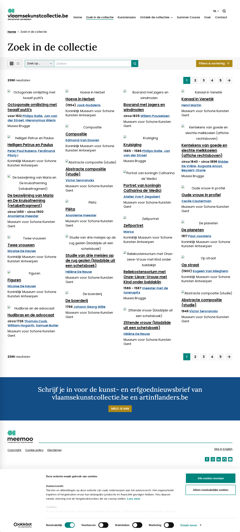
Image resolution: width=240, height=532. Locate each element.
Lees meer (134, 498)
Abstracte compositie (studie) (86, 171)
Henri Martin (191, 105)
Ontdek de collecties (155, 17)
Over (207, 17)
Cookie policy (34, 450)
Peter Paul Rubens (22, 151)
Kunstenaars (127, 17)
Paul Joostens (199, 236)
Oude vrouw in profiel (201, 194)
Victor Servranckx (80, 180)
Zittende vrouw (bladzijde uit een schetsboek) (147, 325)
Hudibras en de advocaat (31, 315)
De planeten (192, 229)
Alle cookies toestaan (211, 478)
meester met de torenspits (146, 290)
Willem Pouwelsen (155, 116)
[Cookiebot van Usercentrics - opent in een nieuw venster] (22, 525)
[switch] (103, 525)
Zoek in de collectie (99, 17)
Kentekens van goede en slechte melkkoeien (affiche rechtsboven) (204, 150)
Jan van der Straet (147, 153)
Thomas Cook (35, 321)
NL (214, 11)
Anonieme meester (23, 216)
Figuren (14, 280)
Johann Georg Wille (89, 307)
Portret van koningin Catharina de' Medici (142, 188)
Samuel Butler (47, 325)
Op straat (190, 264)
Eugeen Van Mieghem (210, 271)
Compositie (76, 134)
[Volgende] (228, 80)
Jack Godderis (88, 105)
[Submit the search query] (134, 63)
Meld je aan (120, 409)
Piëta (70, 209)
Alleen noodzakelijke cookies (210, 489)
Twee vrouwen (21, 245)
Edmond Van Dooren (82, 140)
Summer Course (188, 17)
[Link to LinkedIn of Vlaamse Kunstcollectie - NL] (218, 459)
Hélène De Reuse (79, 272)
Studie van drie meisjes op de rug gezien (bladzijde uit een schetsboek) (90, 260)
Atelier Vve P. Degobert (142, 196)
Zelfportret (133, 225)
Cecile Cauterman (196, 201)
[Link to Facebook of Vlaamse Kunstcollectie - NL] (207, 459)
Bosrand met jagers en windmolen (144, 107)
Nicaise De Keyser (22, 251)
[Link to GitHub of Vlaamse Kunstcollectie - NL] (224, 459)
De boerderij (77, 300)
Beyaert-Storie (193, 170)
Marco (129, 231)
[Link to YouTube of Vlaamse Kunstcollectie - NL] (230, 459)
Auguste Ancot (209, 166)
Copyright (14, 450)
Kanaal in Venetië (197, 99)
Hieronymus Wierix (40, 120)
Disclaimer (54, 450)
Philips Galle (32, 116)
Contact (221, 17)
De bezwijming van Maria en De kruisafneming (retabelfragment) (30, 200)
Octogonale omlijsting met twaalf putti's (32, 107)
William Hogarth (21, 325)
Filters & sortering (212, 63)
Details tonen (188, 525)
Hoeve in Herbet (80, 99)
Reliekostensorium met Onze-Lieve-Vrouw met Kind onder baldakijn (145, 276)
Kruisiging (132, 144)
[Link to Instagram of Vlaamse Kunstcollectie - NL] (213, 459)
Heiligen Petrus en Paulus (30, 144)
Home (77, 17)
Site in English (223, 449)
